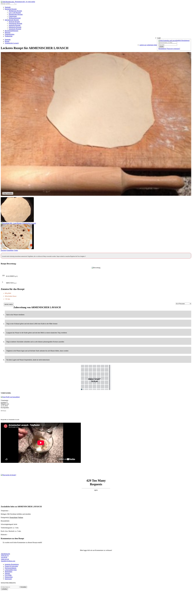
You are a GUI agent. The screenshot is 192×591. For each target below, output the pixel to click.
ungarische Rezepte (15, 29)
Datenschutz (9, 577)
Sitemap (7, 573)
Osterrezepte (13, 16)
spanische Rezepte (14, 25)
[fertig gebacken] (17, 248)
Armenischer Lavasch (12, 43)
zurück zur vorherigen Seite (148, 45)
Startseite (7, 7)
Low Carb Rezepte (15, 12)
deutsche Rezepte (14, 21)
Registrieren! (162, 48)
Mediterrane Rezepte (15, 11)
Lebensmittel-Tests (11, 570)
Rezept (7, 41)
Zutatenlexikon (9, 34)
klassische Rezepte (11, 9)
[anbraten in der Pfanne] (17, 221)
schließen (4, 589)
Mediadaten (8, 571)
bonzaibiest (3, 402)
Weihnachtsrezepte (15, 18)
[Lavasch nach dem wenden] (18, 223)
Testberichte (8, 36)
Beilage (20, 517)
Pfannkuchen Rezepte (16, 14)
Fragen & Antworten (11, 566)
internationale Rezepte (12, 20)
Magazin (7, 32)
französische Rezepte (15, 23)
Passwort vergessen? (173, 48)
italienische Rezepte (15, 27)
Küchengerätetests (10, 568)
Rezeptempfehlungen (11, 31)
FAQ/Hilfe (8, 575)
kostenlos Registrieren (12, 564)
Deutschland (14, 517)
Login (159, 38)
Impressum (8, 579)
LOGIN (161, 46)
